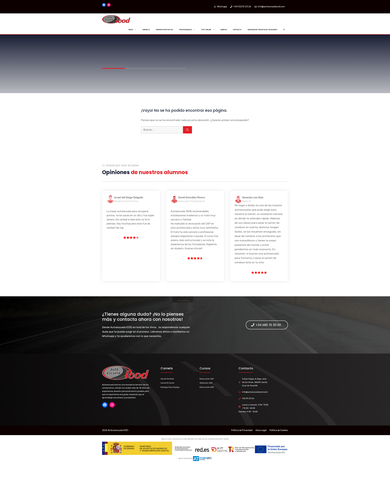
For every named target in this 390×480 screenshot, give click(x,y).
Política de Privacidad (241, 430)
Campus (223, 30)
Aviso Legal (260, 430)
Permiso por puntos (164, 30)
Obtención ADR (206, 383)
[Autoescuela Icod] (122, 19)
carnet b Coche (167, 383)
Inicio (131, 30)
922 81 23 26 (248, 398)
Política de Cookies (278, 430)
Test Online (206, 30)
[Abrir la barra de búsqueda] (284, 29)
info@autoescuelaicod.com (255, 392)
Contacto (237, 30)
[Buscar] (187, 129)
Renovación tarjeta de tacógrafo (262, 30)
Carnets (146, 30)
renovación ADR (207, 387)
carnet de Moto (167, 379)
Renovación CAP (207, 379)
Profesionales (185, 30)
